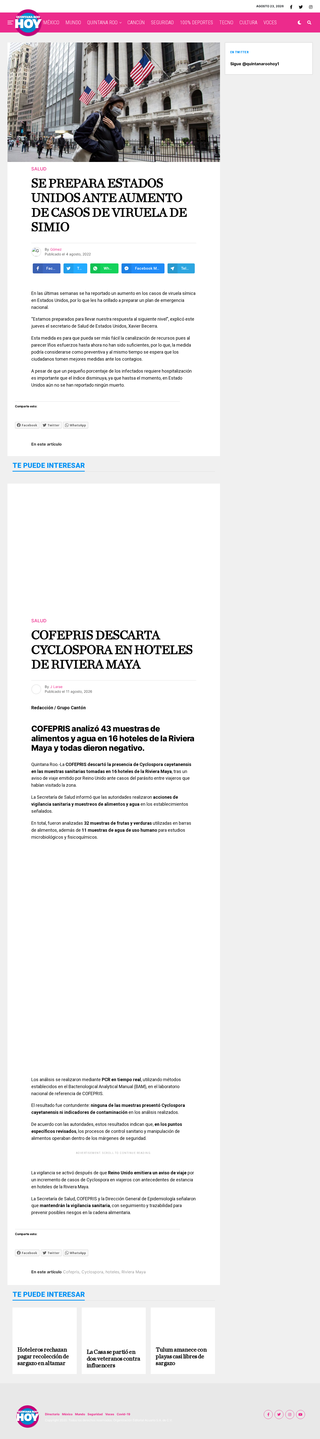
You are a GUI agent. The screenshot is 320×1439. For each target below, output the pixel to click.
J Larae (56, 687)
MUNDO (73, 22)
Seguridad (95, 1414)
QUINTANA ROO (102, 22)
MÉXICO (51, 22)
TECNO (226, 22)
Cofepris (71, 1272)
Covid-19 (123, 1414)
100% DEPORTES (196, 22)
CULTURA (248, 22)
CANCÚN (136, 22)
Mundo (80, 1414)
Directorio (52, 1414)
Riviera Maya (134, 1272)
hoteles (112, 1272)
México (67, 1414)
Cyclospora (92, 1272)
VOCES (270, 22)
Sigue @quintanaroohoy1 (254, 63)
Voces (109, 1414)
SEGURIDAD (162, 22)
